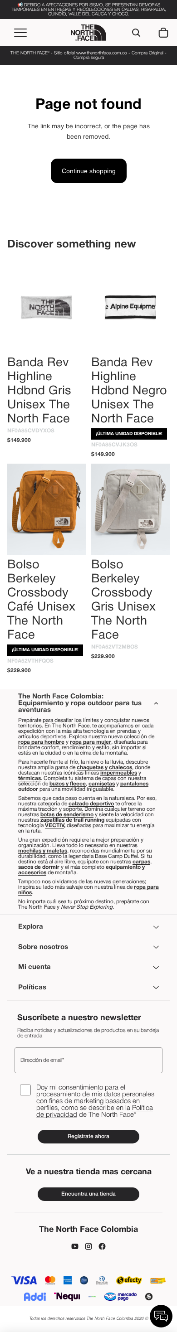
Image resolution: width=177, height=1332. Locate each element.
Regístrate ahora (88, 1136)
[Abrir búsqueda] (136, 32)
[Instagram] (88, 1246)
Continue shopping (89, 170)
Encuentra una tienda (88, 1194)
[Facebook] (102, 1246)
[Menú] (20, 32)
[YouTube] (75, 1246)
